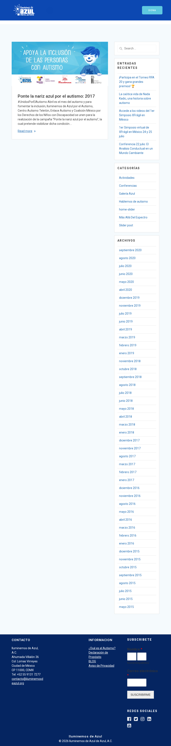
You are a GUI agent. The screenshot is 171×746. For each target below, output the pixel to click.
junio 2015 (126, 599)
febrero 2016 (127, 535)
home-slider (127, 209)
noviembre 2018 (130, 361)
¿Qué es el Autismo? (102, 648)
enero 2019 (126, 353)
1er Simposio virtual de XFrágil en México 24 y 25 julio (135, 132)
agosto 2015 (127, 583)
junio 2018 (126, 400)
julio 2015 (125, 591)
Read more (25, 131)
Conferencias (128, 185)
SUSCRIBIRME (141, 694)
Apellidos (141, 662)
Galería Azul (127, 193)
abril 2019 (125, 329)
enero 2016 (126, 543)
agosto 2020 (127, 258)
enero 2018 (126, 432)
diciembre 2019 (129, 297)
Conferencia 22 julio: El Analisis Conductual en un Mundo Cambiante (136, 148)
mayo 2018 (126, 408)
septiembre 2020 (130, 250)
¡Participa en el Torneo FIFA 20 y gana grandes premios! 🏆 (136, 82)
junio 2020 (126, 274)
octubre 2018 (128, 369)
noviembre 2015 (130, 559)
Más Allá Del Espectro (133, 217)
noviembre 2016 (130, 496)
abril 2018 (125, 416)
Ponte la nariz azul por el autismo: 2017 (56, 96)
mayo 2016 (126, 511)
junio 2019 (126, 321)
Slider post (126, 225)
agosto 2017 (127, 456)
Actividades (127, 177)
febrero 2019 (127, 345)
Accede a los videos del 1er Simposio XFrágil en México (137, 115)
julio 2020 (125, 266)
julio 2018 (125, 392)
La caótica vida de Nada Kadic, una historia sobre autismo (135, 98)
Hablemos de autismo (133, 201)
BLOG (92, 661)
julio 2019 (125, 313)
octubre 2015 (128, 567)
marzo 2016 (127, 527)
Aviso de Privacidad (101, 665)
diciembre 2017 (129, 440)
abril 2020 (125, 289)
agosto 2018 (127, 385)
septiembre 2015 (130, 575)
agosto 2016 (127, 503)
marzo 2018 (127, 424)
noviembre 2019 (130, 305)
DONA (152, 10)
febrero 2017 (127, 472)
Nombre (134, 649)
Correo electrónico (142, 673)
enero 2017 (126, 480)
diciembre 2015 (129, 551)
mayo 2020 (126, 282)
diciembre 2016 (129, 488)
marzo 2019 (127, 337)
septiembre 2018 (130, 377)
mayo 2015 (126, 607)
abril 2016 (125, 519)
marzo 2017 (127, 464)
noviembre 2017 (130, 448)
